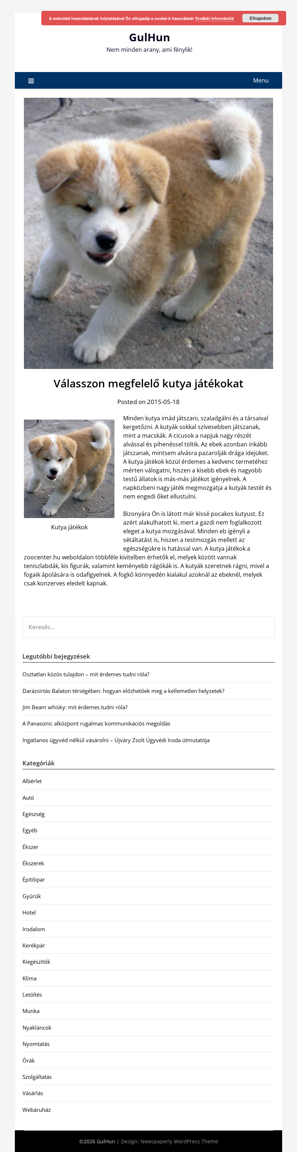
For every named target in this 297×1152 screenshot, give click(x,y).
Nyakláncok (36, 1027)
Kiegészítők (36, 961)
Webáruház (36, 1109)
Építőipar (33, 879)
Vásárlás (32, 1093)
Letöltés (32, 994)
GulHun (149, 37)
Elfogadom (261, 18)
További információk (214, 18)
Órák (28, 1060)
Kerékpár (33, 945)
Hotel (29, 912)
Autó (28, 797)
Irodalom (33, 929)
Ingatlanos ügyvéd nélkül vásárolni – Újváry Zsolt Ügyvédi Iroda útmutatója (116, 740)
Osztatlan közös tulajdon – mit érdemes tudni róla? (85, 674)
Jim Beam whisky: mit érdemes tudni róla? (74, 707)
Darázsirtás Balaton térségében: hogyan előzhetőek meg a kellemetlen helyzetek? (123, 690)
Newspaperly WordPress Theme (179, 1141)
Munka (30, 1010)
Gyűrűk (31, 896)
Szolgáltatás (37, 1076)
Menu (261, 80)
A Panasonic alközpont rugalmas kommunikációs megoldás (96, 723)
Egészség (33, 813)
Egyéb (29, 830)
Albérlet (32, 781)
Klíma (29, 978)
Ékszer (30, 846)
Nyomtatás (36, 1043)
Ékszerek (33, 863)
